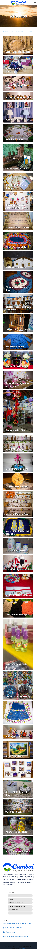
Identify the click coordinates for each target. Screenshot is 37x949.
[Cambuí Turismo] (18, 2)
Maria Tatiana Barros (16, 550)
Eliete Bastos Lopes (15, 267)
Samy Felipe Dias (14, 756)
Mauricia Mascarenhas (16, 595)
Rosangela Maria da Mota (18, 736)
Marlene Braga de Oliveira (18, 569)
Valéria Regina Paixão (16, 832)
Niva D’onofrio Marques (17, 614)
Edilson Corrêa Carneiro (17, 227)
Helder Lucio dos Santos (17, 329)
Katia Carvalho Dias (15, 430)
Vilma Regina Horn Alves (17, 851)
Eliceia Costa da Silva (16, 247)
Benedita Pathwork (15, 139)
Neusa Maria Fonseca (16, 696)
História (10, 896)
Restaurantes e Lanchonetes (16, 902)
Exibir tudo (31, 31)
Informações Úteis (13, 909)
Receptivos (11, 899)
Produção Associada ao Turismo (17, 906)
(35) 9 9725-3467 (9, 932)
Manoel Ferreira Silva (16, 486)
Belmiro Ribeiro (13, 119)
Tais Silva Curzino (14, 812)
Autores (20, 31)
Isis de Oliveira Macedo (17, 366)
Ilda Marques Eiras (14, 346)
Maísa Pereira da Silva (16, 469)
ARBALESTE (22, 948)
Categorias (5, 31)
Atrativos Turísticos (13, 913)
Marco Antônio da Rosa (17, 514)
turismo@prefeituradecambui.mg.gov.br (17, 936)
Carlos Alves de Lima (16, 168)
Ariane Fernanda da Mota (18, 97)
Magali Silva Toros (14, 449)
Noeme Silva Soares (15, 721)
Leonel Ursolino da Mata (17, 52)
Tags (12, 31)
